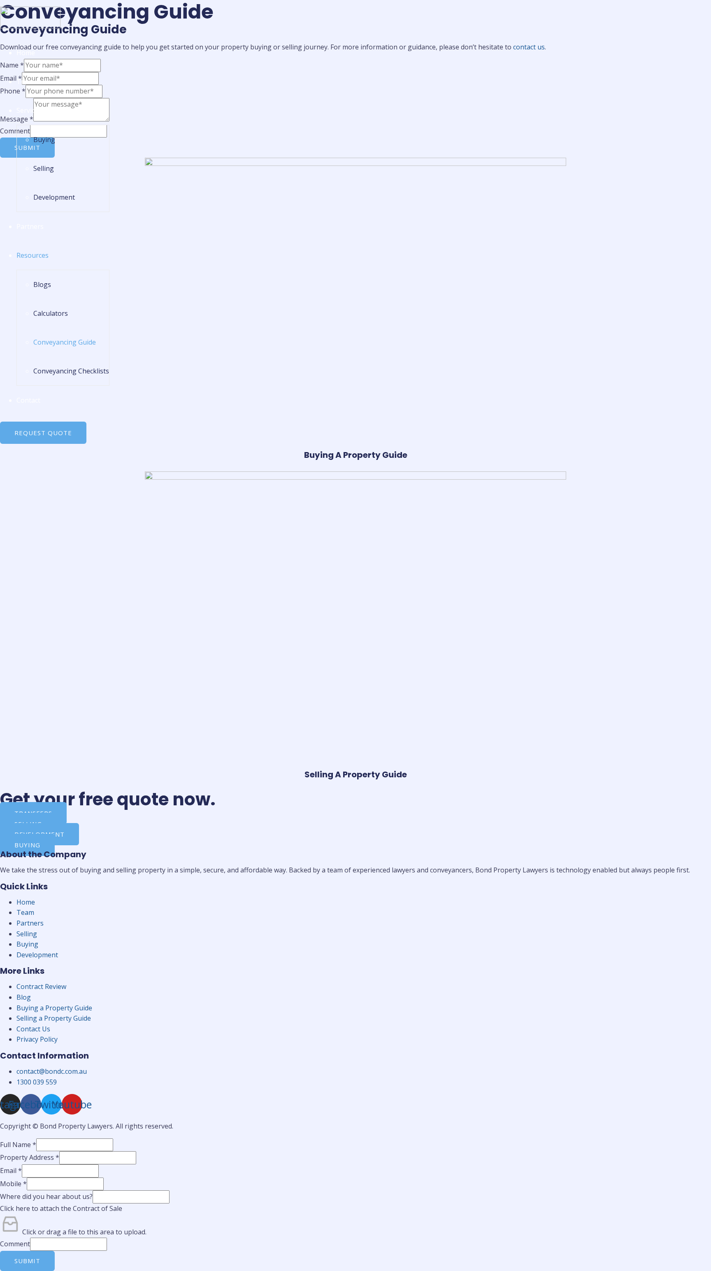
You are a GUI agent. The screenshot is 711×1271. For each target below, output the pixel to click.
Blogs (42, 284)
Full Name (18, 1144)
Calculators (50, 313)
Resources (32, 255)
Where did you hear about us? (46, 1196)
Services (29, 110)
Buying (44, 139)
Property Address (29, 1157)
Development (54, 197)
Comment (15, 1243)
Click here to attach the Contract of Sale (61, 1208)
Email (11, 1170)
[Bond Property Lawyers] (30, 25)
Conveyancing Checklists (71, 370)
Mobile (13, 1183)
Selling (43, 168)
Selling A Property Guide (355, 774)
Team (25, 81)
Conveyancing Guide (64, 342)
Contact (28, 400)
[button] (43, 433)
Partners (30, 226)
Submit (27, 1261)
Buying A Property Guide (355, 455)
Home (25, 52)
